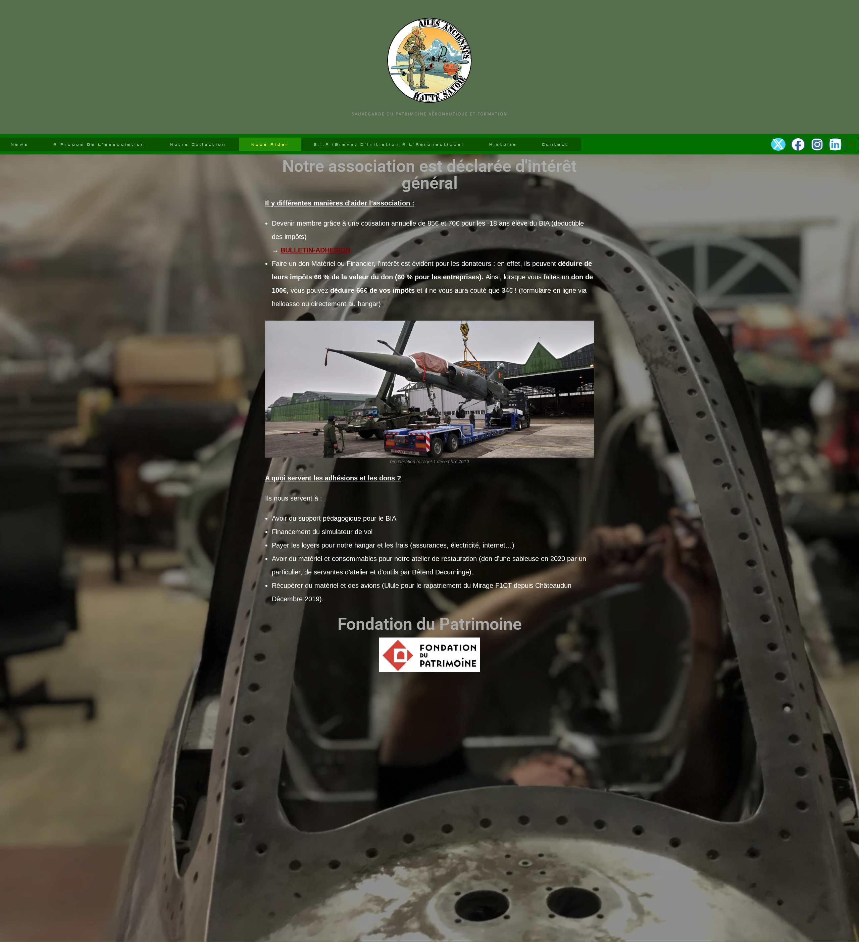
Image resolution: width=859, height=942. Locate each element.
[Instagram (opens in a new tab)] (817, 144)
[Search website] (852, 144)
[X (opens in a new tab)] (778, 144)
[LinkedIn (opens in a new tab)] (835, 144)
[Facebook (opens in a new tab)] (798, 144)
